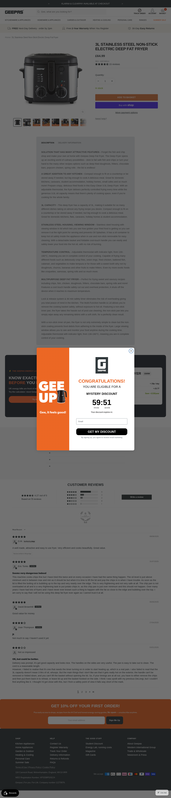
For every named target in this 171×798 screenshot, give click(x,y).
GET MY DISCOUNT (102, 431)
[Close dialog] (131, 351)
